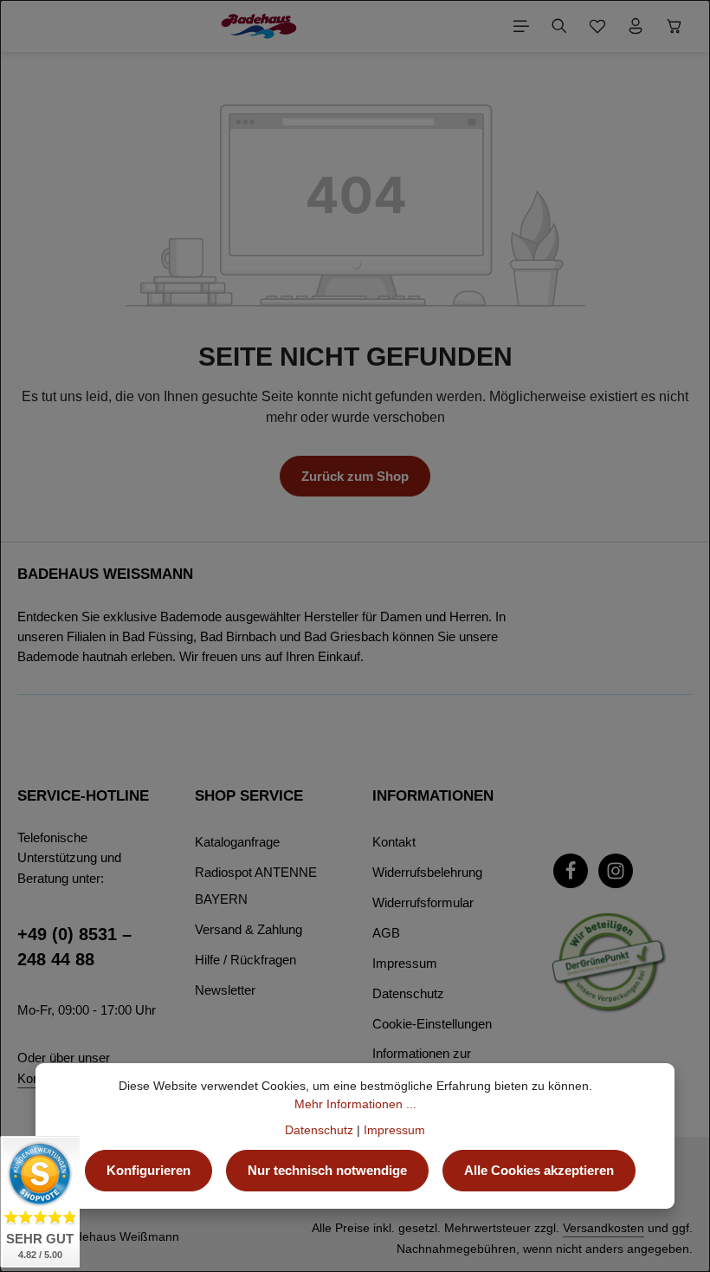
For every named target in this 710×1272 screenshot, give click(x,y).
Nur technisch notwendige (327, 1170)
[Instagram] (615, 870)
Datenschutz (408, 993)
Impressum (404, 963)
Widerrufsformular (423, 902)
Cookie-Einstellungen (432, 1023)
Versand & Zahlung (248, 929)
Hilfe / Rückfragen (245, 959)
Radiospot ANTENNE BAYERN (256, 885)
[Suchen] (559, 26)
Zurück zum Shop (355, 476)
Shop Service (249, 796)
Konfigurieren (148, 1170)
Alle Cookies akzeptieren (539, 1170)
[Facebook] (570, 870)
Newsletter (225, 990)
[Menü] (521, 26)
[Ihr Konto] (635, 26)
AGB (386, 932)
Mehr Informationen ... (355, 1104)
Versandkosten (603, 1228)
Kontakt (394, 841)
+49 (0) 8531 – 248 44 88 (74, 947)
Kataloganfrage (237, 841)
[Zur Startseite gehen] (258, 26)
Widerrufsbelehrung (427, 872)
